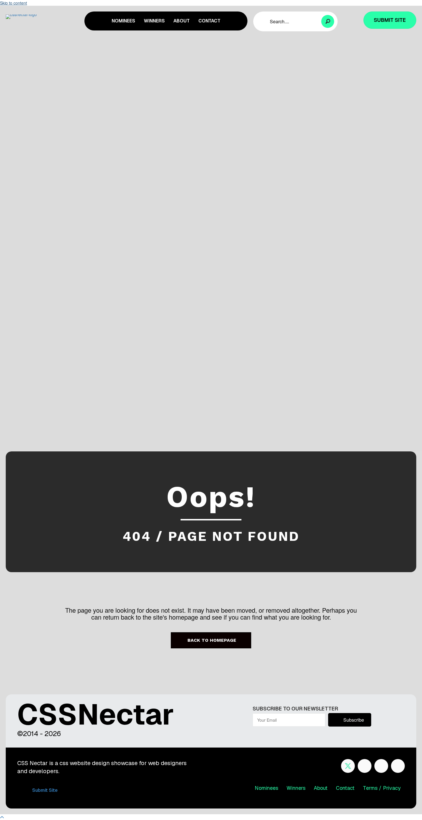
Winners (296, 788)
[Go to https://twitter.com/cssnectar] (348, 766)
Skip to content (13, 3)
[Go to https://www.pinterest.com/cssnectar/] (381, 766)
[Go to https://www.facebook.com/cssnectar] (364, 766)
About (321, 788)
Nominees (266, 788)
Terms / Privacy (382, 788)
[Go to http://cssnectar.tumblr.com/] (398, 766)
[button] (327, 21)
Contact (345, 788)
